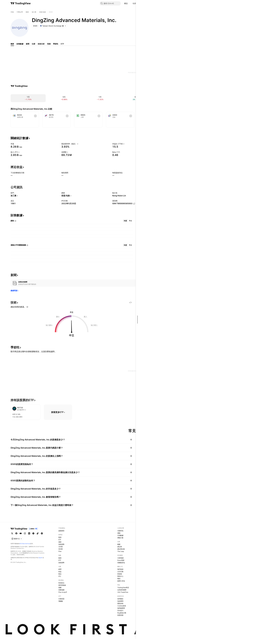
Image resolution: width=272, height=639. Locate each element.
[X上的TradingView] (12, 533)
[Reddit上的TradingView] (41, 533)
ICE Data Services (25, 543)
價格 (118, 533)
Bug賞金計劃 (121, 613)
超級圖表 (61, 531)
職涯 (118, 578)
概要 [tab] (12, 44)
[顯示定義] (15, 144)
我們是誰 (120, 569)
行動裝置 (61, 599)
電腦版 (60, 601)
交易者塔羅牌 (121, 590)
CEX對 (60, 547)
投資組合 (61, 583)
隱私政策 (120, 603)
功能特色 (120, 531)
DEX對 (60, 549)
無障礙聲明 (121, 608)
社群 (134, 3)
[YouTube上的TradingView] (20, 533)
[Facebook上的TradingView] (16, 533)
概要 (118, 544)
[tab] (125, 220)
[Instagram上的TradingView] (24, 533)
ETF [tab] (62, 44)
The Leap (120, 551)
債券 (59, 542)
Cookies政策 (121, 606)
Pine (59, 551)
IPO (59, 576)
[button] (129, 3)
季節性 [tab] (55, 44)
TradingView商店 (123, 587)
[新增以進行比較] (35, 116)
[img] (63, 26)
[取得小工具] (130, 302)
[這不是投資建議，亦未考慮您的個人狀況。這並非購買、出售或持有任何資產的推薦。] (27, 307)
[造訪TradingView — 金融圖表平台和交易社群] (19, 86)
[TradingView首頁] (21, 3)
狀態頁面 (120, 615)
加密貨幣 (61, 544)
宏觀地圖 (61, 590)
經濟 (59, 569)
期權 (59, 587)
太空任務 (120, 571)
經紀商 (119, 547)
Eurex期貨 (120, 560)
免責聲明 (120, 601)
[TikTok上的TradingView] (37, 533)
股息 (59, 574)
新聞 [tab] (27, 44)
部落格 (119, 574)
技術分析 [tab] (41, 44)
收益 (59, 571)
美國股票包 (121, 562)
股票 (59, 537)
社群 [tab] (33, 44)
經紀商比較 (121, 549)
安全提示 (120, 610)
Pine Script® (62, 592)
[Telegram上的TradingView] (33, 533)
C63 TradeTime (122, 592)
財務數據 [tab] (20, 44)
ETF (59, 540)
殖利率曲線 (62, 585)
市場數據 (120, 535)
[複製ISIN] (134, 204)
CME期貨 (120, 558)
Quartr (40, 557)
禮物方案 (120, 538)
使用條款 (120, 599)
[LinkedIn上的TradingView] (29, 533)
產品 (126, 3)
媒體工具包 (121, 581)
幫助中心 (120, 576)
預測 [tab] (49, 44)
